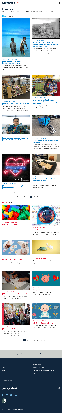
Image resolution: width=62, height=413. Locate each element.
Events (3, 370)
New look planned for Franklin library (16, 104)
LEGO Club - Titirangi (10, 224)
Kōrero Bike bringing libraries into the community (46, 141)
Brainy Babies (37, 290)
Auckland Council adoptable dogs (42, 377)
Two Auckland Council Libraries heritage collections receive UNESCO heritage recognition (45, 44)
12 (31, 197)
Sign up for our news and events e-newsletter (30, 354)
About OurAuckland (7, 380)
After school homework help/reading (15, 294)
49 (41, 340)
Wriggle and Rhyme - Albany (12, 259)
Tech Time (36, 230)
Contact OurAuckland (8, 377)
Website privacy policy (39, 367)
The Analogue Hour (39, 258)
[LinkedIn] (16, 395)
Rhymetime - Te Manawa (11, 329)
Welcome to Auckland (39, 374)
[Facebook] (3, 395)
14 (37, 197)
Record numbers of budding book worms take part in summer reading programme (45, 101)
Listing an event (6, 374)
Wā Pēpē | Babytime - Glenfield (43, 323)
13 (34, 197)
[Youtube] (11, 395)
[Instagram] (7, 395)
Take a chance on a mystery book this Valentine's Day (16, 187)
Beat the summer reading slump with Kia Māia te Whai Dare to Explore (15, 139)
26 (44, 197)
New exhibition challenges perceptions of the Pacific (12, 62)
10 (24, 197)
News (3, 367)
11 (27, 197)
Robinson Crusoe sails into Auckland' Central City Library (45, 180)
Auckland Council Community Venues (43, 370)
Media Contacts (37, 364)
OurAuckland (5, 364)
